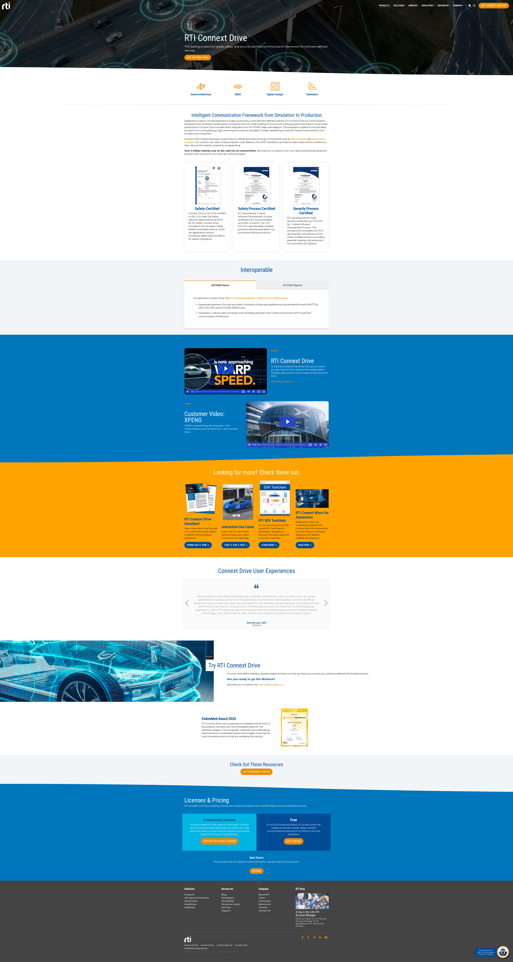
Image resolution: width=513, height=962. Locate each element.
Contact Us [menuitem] (265, 910)
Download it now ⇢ (198, 545)
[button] (302, 937)
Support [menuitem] (226, 910)
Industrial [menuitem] (189, 907)
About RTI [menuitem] (264, 894)
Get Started (293, 841)
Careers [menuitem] (263, 907)
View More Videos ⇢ (282, 381)
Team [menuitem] (262, 898)
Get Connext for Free (493, 5)
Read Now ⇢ (305, 545)
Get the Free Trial (197, 57)
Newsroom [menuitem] (265, 904)
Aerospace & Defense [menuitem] (196, 898)
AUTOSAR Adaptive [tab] (292, 285)
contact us (277, 684)
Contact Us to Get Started (219, 841)
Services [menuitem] (226, 907)
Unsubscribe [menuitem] (240, 945)
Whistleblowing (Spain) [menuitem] (196, 948)
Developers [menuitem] (227, 898)
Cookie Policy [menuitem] (206, 945)
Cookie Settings (224, 945)
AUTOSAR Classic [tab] (220, 285)
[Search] (474, 5)
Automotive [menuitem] (190, 901)
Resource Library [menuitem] (230, 904)
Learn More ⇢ (269, 545)
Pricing (256, 871)
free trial (263, 684)
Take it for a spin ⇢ (235, 545)
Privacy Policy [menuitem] (191, 945)
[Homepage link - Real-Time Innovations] (187, 941)
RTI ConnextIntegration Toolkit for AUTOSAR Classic (258, 298)
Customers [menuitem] (265, 901)
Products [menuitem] (189, 894)
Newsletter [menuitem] (227, 901)
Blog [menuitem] (224, 894)
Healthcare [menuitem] (190, 904)
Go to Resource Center (256, 771)
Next (324, 603)
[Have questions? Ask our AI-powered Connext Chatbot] (503, 952)
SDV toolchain (299, 139)
